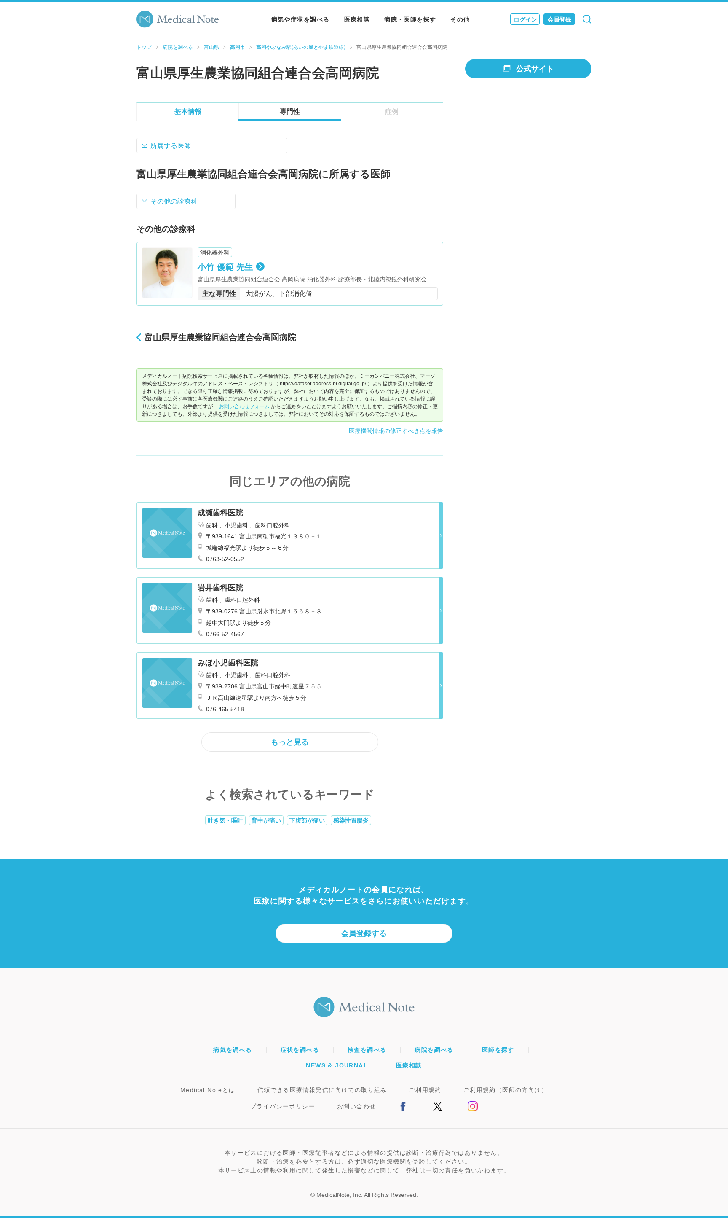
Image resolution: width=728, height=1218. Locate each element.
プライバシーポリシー (282, 1106)
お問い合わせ (356, 1106)
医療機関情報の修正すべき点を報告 (396, 431)
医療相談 (357, 19)
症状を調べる (300, 1050)
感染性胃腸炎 (351, 820)
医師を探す (498, 1050)
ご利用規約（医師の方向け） (505, 1089)
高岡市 (237, 47)
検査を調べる (367, 1050)
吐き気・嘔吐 (225, 820)
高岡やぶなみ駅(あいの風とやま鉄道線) (300, 47)
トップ (144, 47)
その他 (460, 19)
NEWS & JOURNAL (337, 1065)
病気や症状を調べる (300, 19)
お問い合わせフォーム (244, 406)
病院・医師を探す (410, 19)
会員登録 (559, 19)
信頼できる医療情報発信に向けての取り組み (322, 1089)
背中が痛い (266, 820)
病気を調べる (232, 1050)
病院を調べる (178, 47)
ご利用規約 (425, 1089)
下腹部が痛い (307, 820)
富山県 (211, 47)
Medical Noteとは (208, 1089)
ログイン (525, 19)
